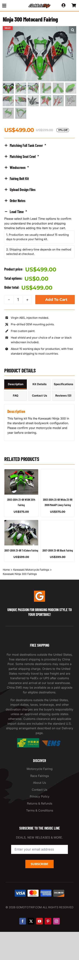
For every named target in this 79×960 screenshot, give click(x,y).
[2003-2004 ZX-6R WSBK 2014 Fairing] (21, 482)
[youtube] (39, 921)
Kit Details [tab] (39, 384)
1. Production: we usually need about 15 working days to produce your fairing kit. (37, 237)
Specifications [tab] (63, 384)
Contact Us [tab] (39, 395)
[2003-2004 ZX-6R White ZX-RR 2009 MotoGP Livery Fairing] (58, 482)
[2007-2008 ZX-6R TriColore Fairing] (21, 532)
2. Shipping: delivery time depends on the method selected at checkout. (38, 252)
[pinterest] (48, 921)
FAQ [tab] (15, 395)
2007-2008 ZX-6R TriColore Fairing (21, 550)
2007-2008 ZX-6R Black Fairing (57, 550)
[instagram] (56, 921)
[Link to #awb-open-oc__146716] (11, 5)
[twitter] (31, 921)
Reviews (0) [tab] (63, 395)
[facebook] (22, 921)
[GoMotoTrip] (39, 5)
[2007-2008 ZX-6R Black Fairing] (58, 532)
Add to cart (56, 299)
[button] (72, 29)
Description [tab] (15, 384)
